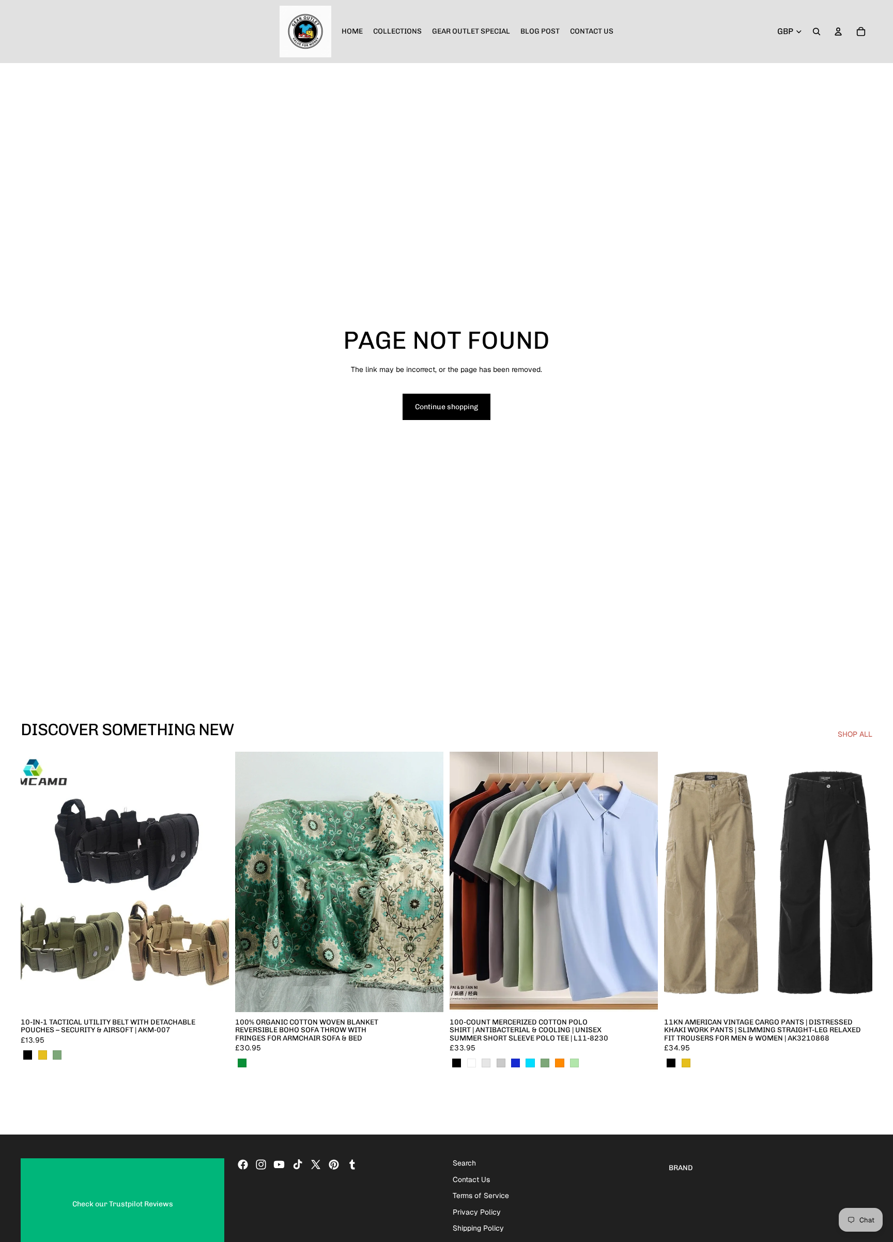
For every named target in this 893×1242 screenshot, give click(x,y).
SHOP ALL (855, 734)
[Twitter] (316, 1164)
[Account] (838, 31)
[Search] (816, 31)
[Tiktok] (297, 1164)
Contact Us (471, 1179)
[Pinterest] (334, 1164)
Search (464, 1163)
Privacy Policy (477, 1212)
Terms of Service (481, 1196)
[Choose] (213, 996)
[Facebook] (243, 1164)
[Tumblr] (352, 1164)
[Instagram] (261, 1164)
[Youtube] (279, 1164)
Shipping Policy (478, 1228)
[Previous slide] (36, 882)
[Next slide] (213, 882)
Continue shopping (446, 406)
